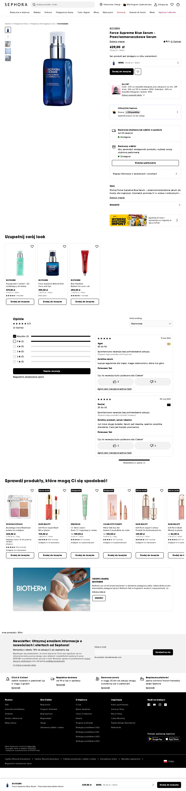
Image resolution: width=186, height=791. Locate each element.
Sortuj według (136, 318)
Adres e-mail (100, 647)
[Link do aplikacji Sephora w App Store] (172, 738)
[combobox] (151, 324)
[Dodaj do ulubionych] (32, 247)
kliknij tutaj (31, 746)
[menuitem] (109, 5)
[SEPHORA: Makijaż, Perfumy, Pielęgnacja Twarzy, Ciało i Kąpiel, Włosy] (16, 4)
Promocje (32, 748)
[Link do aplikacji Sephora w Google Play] (155, 738)
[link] (51, 371)
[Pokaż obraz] (8, 30)
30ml (20, 632)
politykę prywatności (55, 661)
